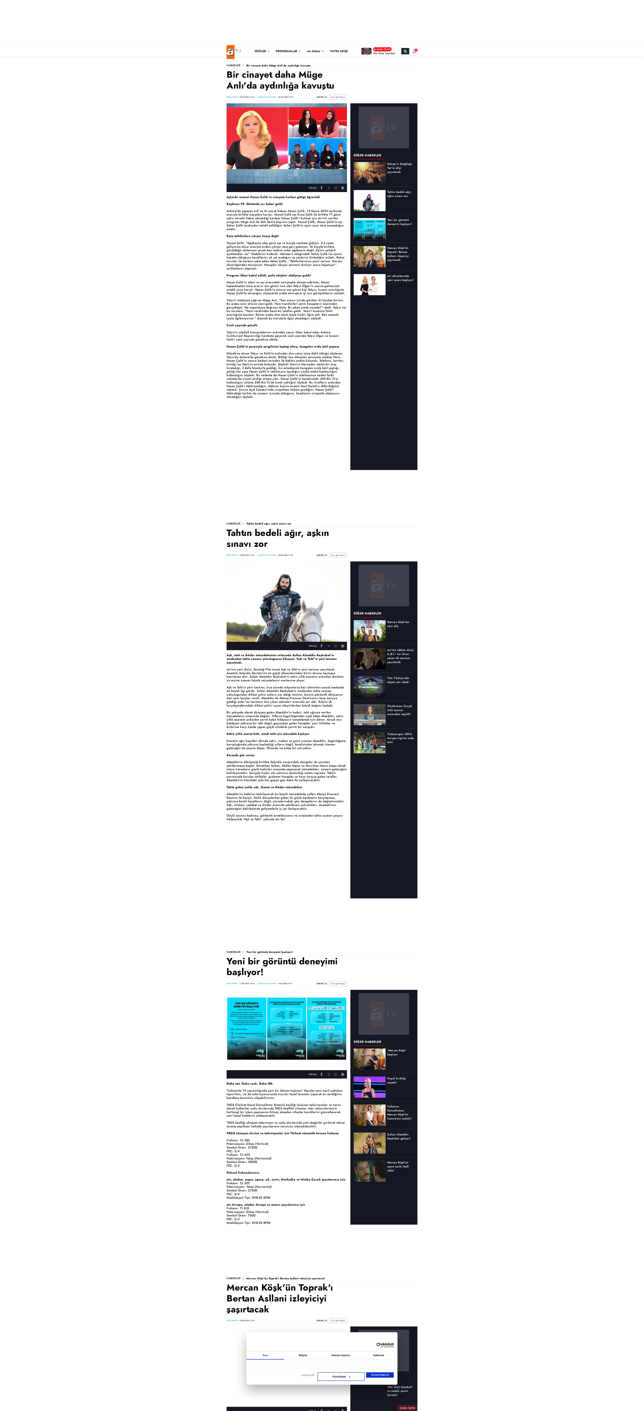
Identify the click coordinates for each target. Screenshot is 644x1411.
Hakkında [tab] (378, 1355)
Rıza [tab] (265, 1355)
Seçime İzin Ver (308, 1375)
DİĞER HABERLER (367, 155)
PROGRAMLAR (286, 51)
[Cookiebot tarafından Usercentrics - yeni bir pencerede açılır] (379, 1345)
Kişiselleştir (339, 1376)
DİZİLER (260, 51)
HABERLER (233, 65)
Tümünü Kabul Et (380, 1375)
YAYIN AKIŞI (339, 51)
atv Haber (313, 51)
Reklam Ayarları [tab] (341, 1355)
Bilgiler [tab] (303, 1355)
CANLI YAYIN (407, 1408)
